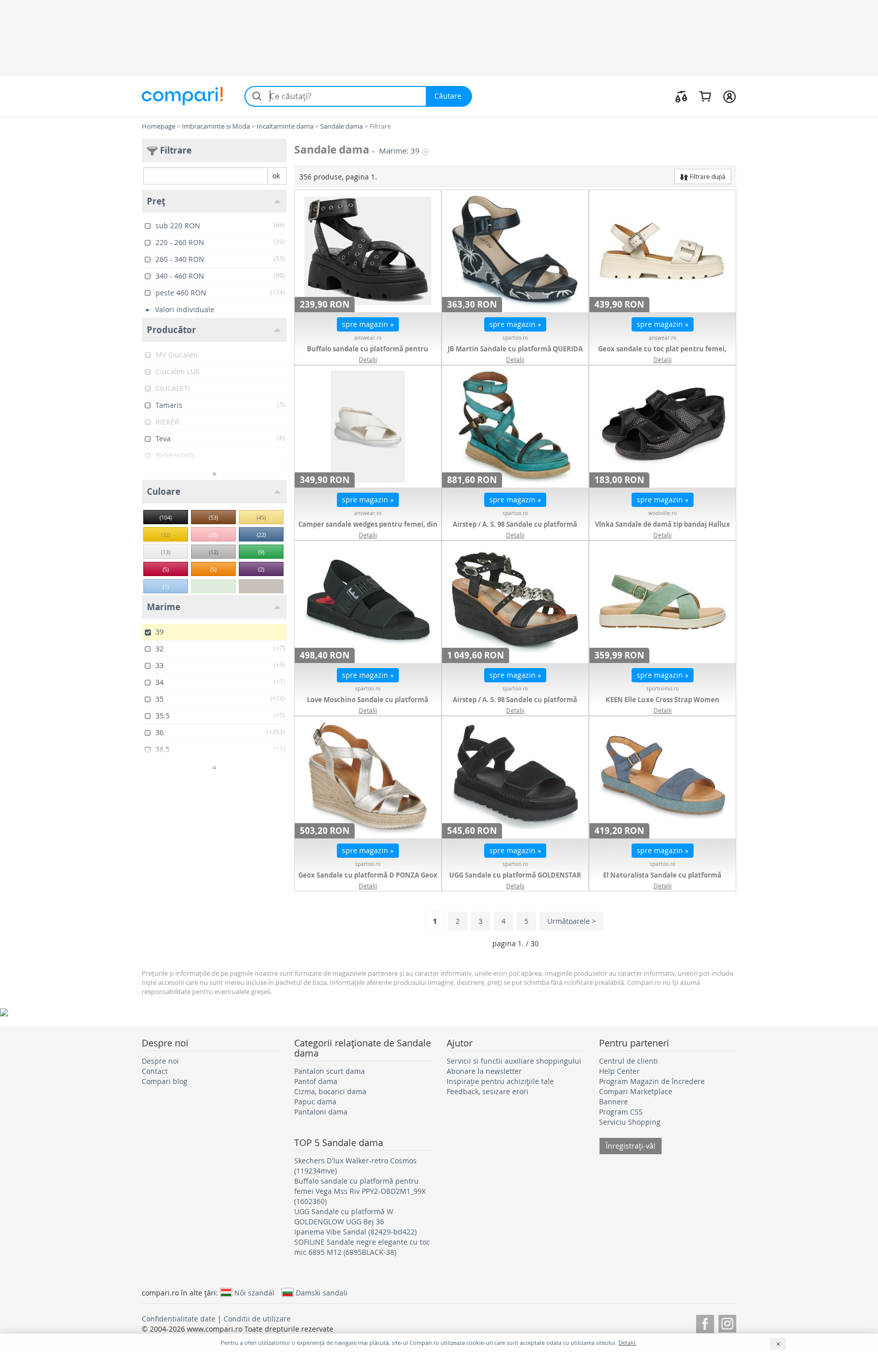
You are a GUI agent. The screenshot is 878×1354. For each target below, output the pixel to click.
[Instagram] (727, 1322)
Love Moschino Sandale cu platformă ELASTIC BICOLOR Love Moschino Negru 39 (367, 704)
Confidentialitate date (178, 1318)
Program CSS (621, 1112)
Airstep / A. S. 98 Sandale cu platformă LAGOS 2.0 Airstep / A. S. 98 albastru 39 (515, 529)
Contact (155, 1071)
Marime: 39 (399, 151)
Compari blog (164, 1081)
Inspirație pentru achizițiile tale (500, 1081)
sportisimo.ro (662, 688)
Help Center (619, 1071)
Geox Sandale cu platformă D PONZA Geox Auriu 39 (367, 880)
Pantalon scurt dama (329, 1071)
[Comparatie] (681, 96)
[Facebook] (705, 1322)
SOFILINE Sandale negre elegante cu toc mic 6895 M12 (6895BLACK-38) (362, 1247)
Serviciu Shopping (630, 1122)
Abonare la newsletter (484, 1071)
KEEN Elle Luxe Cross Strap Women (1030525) (662, 704)
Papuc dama (315, 1101)
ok (276, 175)
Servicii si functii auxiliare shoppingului (514, 1061)
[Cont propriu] (729, 96)
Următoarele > (571, 921)
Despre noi (160, 1061)
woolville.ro (662, 513)
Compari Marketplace (635, 1091)
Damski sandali (322, 1292)
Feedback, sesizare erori (487, 1091)
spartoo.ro (515, 338)
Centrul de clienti (628, 1061)
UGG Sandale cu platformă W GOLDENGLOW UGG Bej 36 (343, 1216)
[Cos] (705, 96)
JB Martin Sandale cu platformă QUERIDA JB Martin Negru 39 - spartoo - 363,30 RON (515, 354)
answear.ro (368, 338)
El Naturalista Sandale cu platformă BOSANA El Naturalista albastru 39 (662, 880)
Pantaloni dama (321, 1112)
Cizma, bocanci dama (330, 1091)
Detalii (368, 359)
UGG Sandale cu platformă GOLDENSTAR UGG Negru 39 (515, 880)
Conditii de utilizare (257, 1318)
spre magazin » (368, 324)
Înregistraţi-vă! (630, 1146)
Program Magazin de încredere (652, 1081)
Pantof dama (315, 1081)
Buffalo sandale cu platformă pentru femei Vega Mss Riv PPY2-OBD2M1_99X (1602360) (360, 1191)
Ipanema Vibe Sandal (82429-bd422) (355, 1232)
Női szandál (254, 1292)
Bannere (613, 1101)
